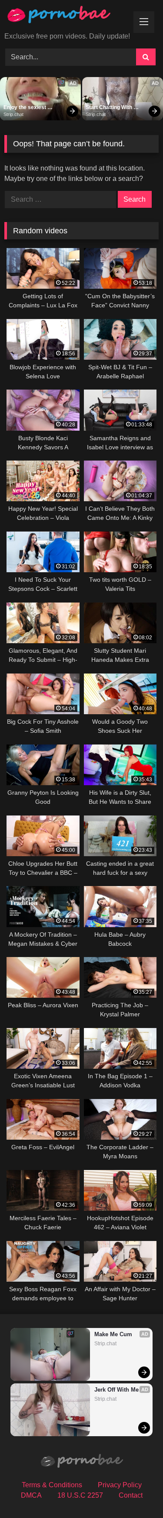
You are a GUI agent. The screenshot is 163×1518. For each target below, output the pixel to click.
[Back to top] (136, 1492)
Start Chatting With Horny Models (109, 107)
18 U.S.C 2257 (80, 1495)
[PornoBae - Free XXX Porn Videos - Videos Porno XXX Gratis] (67, 16)
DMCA (31, 1495)
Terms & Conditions (52, 1485)
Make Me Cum (113, 1334)
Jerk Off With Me (116, 1389)
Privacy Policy (120, 1485)
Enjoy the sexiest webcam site (25, 107)
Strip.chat (13, 114)
